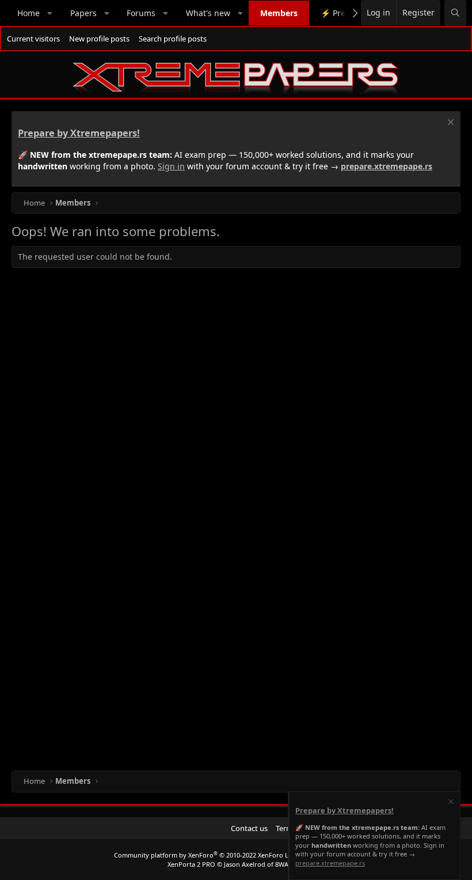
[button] (50, 13)
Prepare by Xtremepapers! (79, 133)
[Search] (455, 13)
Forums (141, 12)
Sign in (171, 166)
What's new (208, 12)
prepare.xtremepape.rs (386, 166)
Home (28, 12)
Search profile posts (173, 38)
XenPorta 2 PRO (191, 864)
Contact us (249, 828)
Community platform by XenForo (205, 855)
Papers (83, 12)
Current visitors (33, 38)
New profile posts (99, 38)
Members (279, 12)
